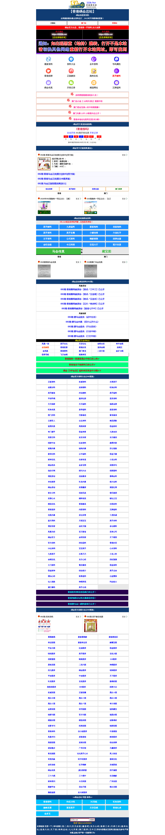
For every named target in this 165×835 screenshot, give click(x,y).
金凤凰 (45, 351)
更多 (124, 155)
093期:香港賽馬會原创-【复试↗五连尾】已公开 (83, 294)
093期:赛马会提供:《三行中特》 (82, 336)
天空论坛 (82, 344)
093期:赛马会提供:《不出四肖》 (82, 327)
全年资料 (94, 64)
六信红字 (117, 233)
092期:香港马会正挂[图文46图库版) (54, 179)
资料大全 (71, 64)
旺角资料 (117, 802)
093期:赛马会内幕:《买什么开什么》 (82, 322)
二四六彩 (101, 351)
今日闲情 (71, 245)
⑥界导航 (45, 355)
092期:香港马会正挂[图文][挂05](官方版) (56, 155)
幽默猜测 (94, 239)
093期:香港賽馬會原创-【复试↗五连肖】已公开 (83, 299)
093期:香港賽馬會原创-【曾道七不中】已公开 (83, 308)
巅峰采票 (47, 808)
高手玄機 (71, 233)
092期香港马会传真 (48, 262)
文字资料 (47, 239)
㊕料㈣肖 (101, 344)
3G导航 (93, 802)
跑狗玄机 (94, 76)
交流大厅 (94, 245)
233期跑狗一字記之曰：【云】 (99, 199)
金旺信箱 (47, 245)
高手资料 (47, 233)
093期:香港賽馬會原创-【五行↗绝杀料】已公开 (83, 304)
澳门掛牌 (118, 189)
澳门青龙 (82, 351)
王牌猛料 (116, 88)
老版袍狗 (117, 227)
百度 (92, 820)
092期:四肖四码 (46, 617)
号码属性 (116, 64)
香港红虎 (117, 808)
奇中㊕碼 (119, 344)
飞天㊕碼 (64, 355)
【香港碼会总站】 (82, 11)
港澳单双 (82, 355)
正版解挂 (71, 76)
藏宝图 (106, 251)
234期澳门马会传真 (94, 262)
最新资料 (48, 64)
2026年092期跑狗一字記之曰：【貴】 (55, 199)
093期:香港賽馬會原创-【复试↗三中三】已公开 (83, 289)
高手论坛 (64, 344)
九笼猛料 (71, 227)
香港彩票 (64, 347)
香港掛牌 (48, 76)
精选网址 (94, 88)
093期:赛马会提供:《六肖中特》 (82, 331)
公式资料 (71, 239)
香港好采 (82, 347)
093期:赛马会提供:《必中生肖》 (82, 317)
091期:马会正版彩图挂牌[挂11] (52, 183)
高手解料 (47, 227)
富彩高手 (71, 808)
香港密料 (64, 351)
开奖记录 (71, 88)
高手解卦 (72, 189)
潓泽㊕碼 (101, 347)
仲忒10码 (70, 802)
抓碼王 (119, 347)
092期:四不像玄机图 (95, 617)
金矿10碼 (119, 351)
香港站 (114, 23)
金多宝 (47, 814)
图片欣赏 (117, 245)
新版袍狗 (94, 227)
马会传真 (58, 251)
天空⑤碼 (94, 808)
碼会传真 (48, 88)
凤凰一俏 (45, 344)
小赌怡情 (94, 233)
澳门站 (83, 23)
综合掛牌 (49, 189)
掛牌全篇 (95, 189)
